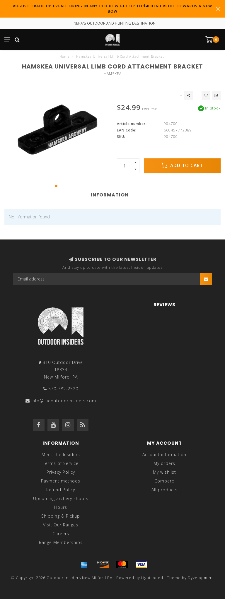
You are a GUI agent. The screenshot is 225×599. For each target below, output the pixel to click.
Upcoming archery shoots (60, 498)
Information (110, 194)
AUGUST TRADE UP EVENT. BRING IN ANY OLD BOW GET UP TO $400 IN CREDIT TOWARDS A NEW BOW (112, 9)
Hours (60, 507)
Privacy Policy (61, 472)
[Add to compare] (216, 95)
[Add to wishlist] (206, 95)
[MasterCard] (122, 564)
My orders (164, 463)
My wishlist (164, 472)
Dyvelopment (201, 577)
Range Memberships (61, 542)
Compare (164, 481)
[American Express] (84, 564)
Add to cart (186, 165)
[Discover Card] (103, 564)
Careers (60, 533)
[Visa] (141, 564)
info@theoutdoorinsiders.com (63, 400)
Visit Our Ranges (60, 525)
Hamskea (113, 73)
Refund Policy (60, 489)
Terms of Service (61, 463)
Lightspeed (152, 577)
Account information (164, 454)
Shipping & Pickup (60, 516)
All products (164, 489)
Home (64, 56)
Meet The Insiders (61, 454)
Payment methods (60, 481)
